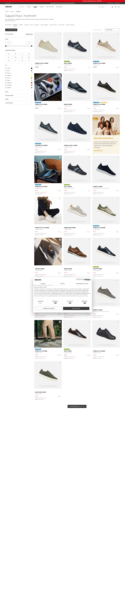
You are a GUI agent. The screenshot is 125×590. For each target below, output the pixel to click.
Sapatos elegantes (44, 24)
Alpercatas (37, 24)
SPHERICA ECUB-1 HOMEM (41, 63)
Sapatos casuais (53, 24)
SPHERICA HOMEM (97, 186)
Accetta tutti (76, 308)
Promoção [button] (21, 6)
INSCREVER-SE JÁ (98, 150)
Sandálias (21, 24)
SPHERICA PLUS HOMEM (99, 63)
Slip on (31, 24)
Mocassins (26, 24)
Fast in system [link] (49, 6)
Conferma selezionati (49, 308)
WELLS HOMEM (68, 63)
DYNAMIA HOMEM (39, 269)
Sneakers (15, 24)
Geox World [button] (59, 6)
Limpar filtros (29, 34)
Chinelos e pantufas (70, 24)
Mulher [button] (29, 6)
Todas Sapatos (8, 24)
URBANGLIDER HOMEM (70, 227)
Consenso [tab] (43, 283)
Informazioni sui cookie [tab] (82, 283)
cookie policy (41, 297)
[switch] (55, 303)
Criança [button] (41, 6)
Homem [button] (35, 6)
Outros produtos (77, 406)
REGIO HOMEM (68, 351)
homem (7, 11)
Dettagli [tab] (62, 283)
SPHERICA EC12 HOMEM (99, 351)
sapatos (12, 11)
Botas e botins (61, 24)
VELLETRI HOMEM (97, 269)
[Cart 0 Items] (118, 8)
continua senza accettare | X (83, 279)
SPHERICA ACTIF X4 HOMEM (42, 227)
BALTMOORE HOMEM (40, 392)
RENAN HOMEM (68, 104)
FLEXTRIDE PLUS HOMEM (41, 145)
